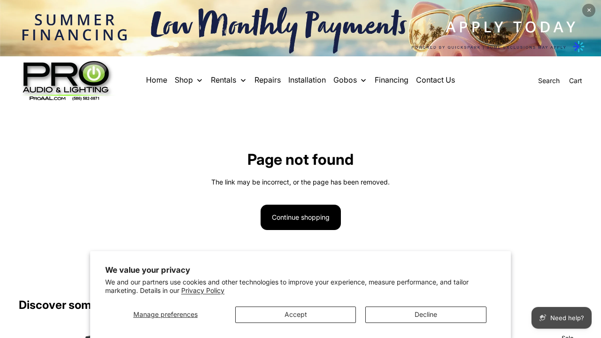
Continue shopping (301, 217)
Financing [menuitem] (391, 79)
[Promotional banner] (300, 28)
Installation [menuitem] (307, 79)
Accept (296, 314)
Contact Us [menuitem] (435, 79)
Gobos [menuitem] (345, 79)
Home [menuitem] (156, 79)
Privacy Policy (202, 290)
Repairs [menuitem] (267, 79)
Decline (426, 314)
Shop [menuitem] (184, 79)
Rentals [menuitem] (223, 79)
